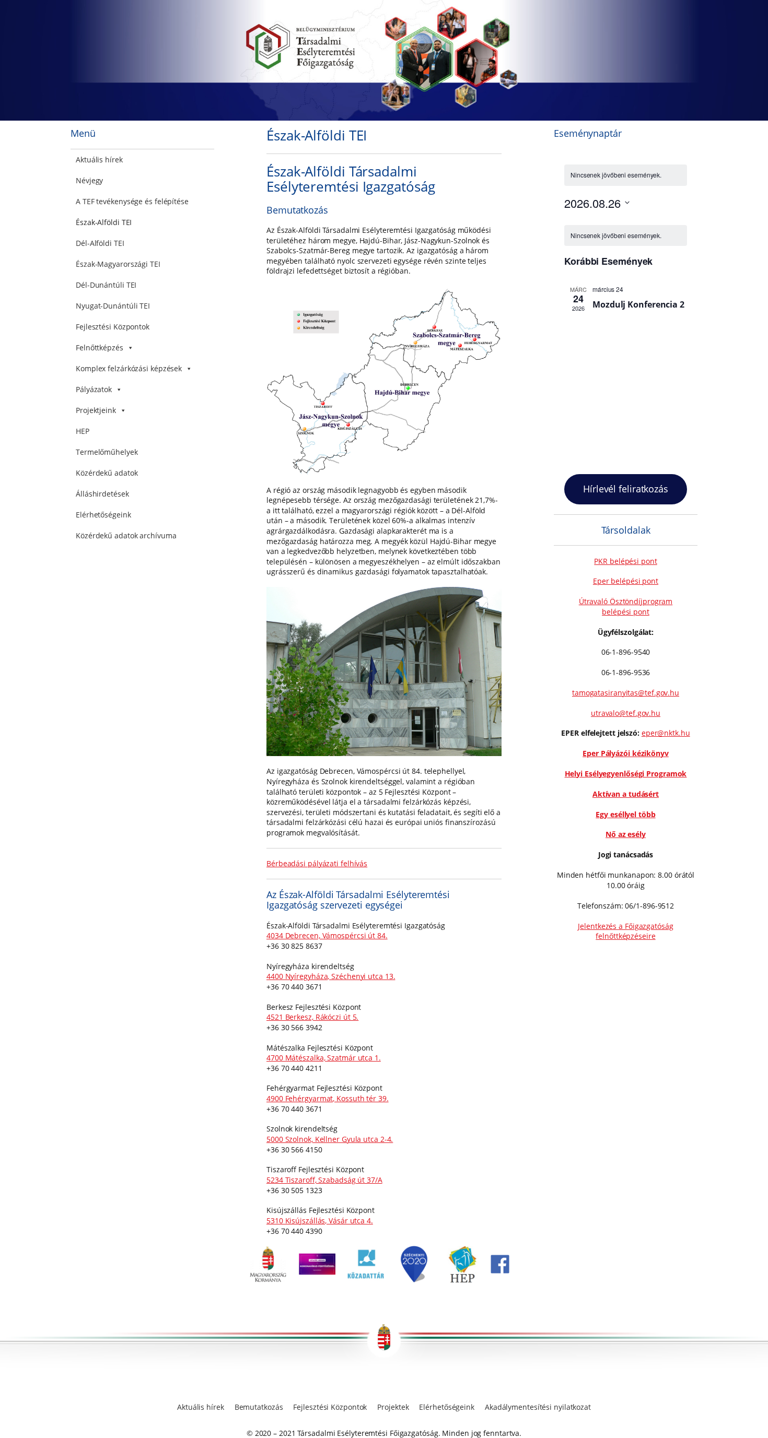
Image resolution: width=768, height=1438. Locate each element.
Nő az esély (626, 834)
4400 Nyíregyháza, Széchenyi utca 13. (330, 976)
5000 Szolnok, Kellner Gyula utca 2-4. (329, 1139)
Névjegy (89, 180)
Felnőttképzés (99, 347)
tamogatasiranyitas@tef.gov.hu (625, 693)
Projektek (393, 1407)
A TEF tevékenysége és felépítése (132, 201)
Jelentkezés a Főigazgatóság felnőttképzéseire (625, 931)
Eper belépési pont (625, 581)
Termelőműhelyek (107, 452)
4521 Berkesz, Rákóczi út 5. (312, 1017)
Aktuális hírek (99, 159)
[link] (268, 1279)
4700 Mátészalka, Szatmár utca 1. (323, 1058)
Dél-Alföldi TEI (100, 243)
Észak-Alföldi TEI (104, 222)
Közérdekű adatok (106, 473)
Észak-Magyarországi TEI (118, 264)
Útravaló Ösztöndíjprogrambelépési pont (626, 606)
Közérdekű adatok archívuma (126, 535)
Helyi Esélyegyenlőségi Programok (626, 774)
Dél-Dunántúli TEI (106, 285)
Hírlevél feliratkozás (625, 488)
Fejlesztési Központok (112, 327)
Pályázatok (94, 389)
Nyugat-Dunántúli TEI (113, 306)
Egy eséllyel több (625, 814)
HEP (82, 431)
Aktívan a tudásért (625, 794)
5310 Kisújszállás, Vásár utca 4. (319, 1220)
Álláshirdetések (102, 494)
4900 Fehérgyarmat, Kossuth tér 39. (327, 1098)
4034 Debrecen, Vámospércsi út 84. (327, 935)
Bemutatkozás (259, 1407)
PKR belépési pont (625, 561)
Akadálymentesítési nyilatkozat (538, 1407)
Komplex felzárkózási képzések (129, 368)
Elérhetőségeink (103, 515)
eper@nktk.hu (666, 733)
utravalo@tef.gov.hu (625, 713)
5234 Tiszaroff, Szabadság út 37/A (324, 1180)
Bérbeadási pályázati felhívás (316, 863)
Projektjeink (96, 410)
